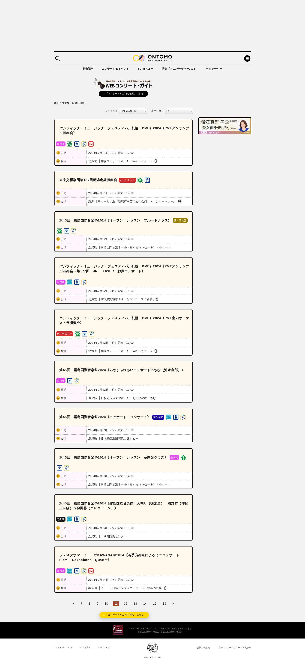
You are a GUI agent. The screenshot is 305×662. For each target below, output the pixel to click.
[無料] (69, 281)
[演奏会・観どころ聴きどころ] (76, 143)
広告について (105, 647)
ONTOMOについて (63, 647)
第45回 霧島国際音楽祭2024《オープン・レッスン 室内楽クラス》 (113, 457)
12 (125, 603)
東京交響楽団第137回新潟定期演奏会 (88, 180)
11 (116, 603)
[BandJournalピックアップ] (91, 143)
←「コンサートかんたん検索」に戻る (123, 93)
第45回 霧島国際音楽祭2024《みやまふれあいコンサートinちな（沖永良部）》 (122, 370)
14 (145, 603)
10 (106, 603)
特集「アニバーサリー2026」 (180, 68)
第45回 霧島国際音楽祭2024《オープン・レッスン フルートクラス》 (115, 220)
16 (164, 603)
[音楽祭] (83, 143)
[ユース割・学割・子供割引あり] (69, 143)
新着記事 (88, 68)
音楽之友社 (85, 647)
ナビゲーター (214, 68)
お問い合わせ (204, 647)
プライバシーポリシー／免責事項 (234, 647)
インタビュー (145, 68)
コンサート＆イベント (115, 68)
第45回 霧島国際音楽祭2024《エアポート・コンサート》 (105, 417)
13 (135, 603)
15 (154, 603)
